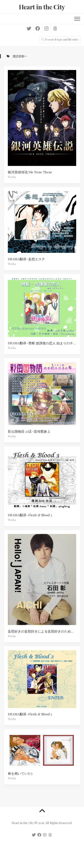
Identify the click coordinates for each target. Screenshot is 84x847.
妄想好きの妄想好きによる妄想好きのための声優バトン (44, 631)
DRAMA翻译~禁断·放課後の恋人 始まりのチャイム (44, 343)
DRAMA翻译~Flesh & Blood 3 (30, 515)
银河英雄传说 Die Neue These (30, 172)
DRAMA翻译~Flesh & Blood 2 (30, 714)
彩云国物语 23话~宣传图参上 (29, 431)
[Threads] (55, 28)
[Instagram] (46, 28)
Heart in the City (42, 7)
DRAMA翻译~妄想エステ (26, 259)
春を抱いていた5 (20, 773)
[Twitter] (29, 28)
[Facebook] (37, 28)
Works (12, 177)
